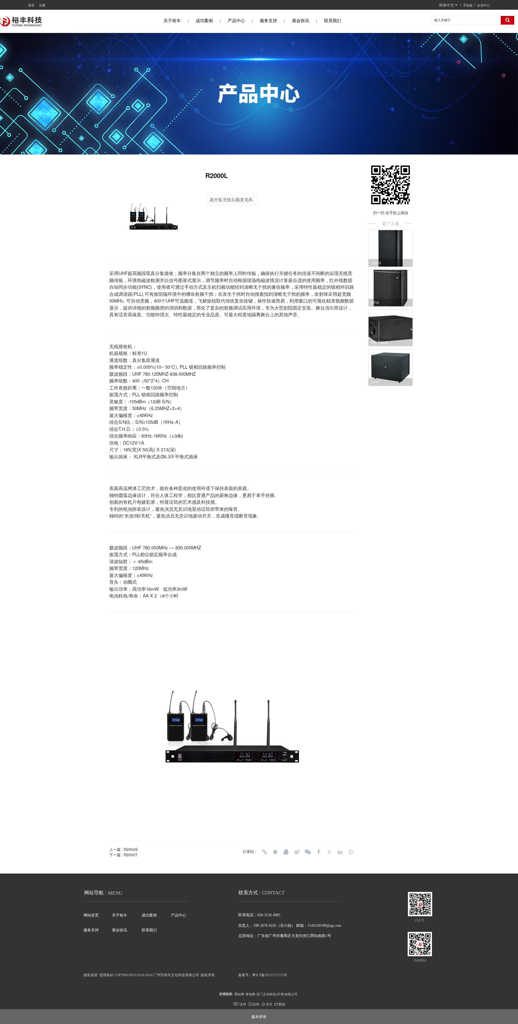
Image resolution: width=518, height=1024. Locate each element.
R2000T (131, 854)
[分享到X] (329, 852)
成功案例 (204, 20)
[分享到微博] (296, 852)
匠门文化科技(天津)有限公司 (277, 994)
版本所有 (259, 1016)
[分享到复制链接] (264, 852)
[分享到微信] (307, 852)
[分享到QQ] (286, 852)
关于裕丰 (172, 20)
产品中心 (236, 20)
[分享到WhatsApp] (350, 852)
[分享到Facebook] (318, 852)
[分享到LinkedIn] (340, 852)
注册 (42, 5)
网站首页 (91, 915)
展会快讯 (300, 20)
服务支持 (268, 20)
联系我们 (332, 20)
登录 (31, 5)
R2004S (131, 849)
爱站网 (239, 994)
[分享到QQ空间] (275, 852)
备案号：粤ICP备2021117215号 (262, 975)
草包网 (250, 994)
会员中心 (483, 5)
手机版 (468, 5)
